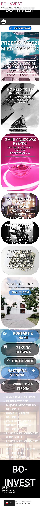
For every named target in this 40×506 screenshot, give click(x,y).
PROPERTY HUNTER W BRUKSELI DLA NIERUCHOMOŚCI (20, 453)
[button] (3, 21)
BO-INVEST (11, 3)
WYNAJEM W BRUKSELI (21, 397)
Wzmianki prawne (8, 490)
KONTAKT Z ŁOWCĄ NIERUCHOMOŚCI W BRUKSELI (18, 425)
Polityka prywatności (9, 492)
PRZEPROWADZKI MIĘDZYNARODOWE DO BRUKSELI (21, 405)
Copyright (5, 488)
